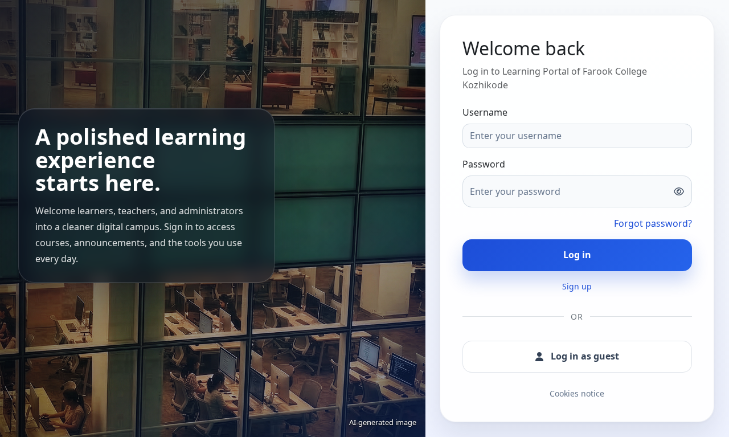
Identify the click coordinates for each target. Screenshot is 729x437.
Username (484, 112)
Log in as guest (585, 356)
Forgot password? (653, 223)
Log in (577, 254)
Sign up (577, 286)
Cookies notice (577, 394)
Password (483, 164)
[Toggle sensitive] (678, 191)
